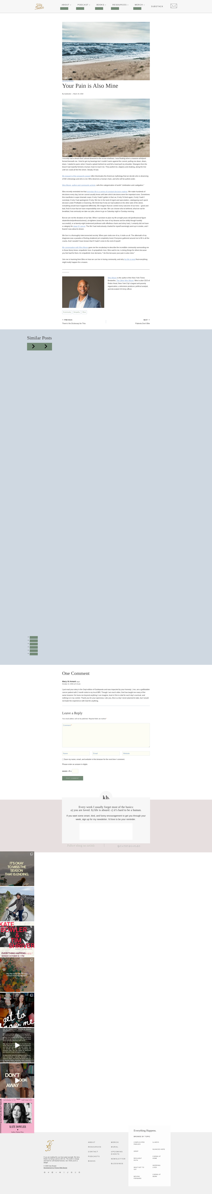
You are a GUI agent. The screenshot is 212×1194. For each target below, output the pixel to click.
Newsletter (118, 1159)
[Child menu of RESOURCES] (115, 8)
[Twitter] (48, 1172)
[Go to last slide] (33, 346)
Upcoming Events (117, 1153)
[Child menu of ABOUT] (64, 8)
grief (136, 1151)
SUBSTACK (157, 6)
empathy (77, 312)
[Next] (46, 346)
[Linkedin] (79, 1172)
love (84, 312)
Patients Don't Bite (142, 322)
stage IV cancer (79, 226)
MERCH (115, 1142)
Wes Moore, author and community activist (78, 185)
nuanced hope (159, 1149)
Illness (156, 1142)
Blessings (117, 1163)
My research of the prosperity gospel (76, 176)
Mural (114, 1147)
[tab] (34, 637)
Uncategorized (68, 81)
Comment (67, 725)
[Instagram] (52, 1172)
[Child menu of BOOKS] (99, 8)
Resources (94, 1147)
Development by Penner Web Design (55, 1168)
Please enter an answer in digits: (75, 764)
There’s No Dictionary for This (74, 322)
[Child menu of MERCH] (137, 8)
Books (92, 1161)
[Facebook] (44, 1172)
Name (65, 753)
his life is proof (129, 259)
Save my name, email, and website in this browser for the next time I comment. (94, 759)
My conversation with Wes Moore (75, 247)
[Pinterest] (71, 1172)
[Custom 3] (56, 1172)
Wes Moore (112, 278)
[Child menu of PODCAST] (80, 8)
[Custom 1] (63, 1172)
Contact (93, 1152)
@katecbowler (128, 845)
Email (95, 753)
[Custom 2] (75, 1172)
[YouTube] (60, 1172)
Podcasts (94, 1156)
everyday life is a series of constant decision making (107, 192)
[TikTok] (67, 1172)
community (67, 312)
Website (126, 753)
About (91, 1142)
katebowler (67, 94)
